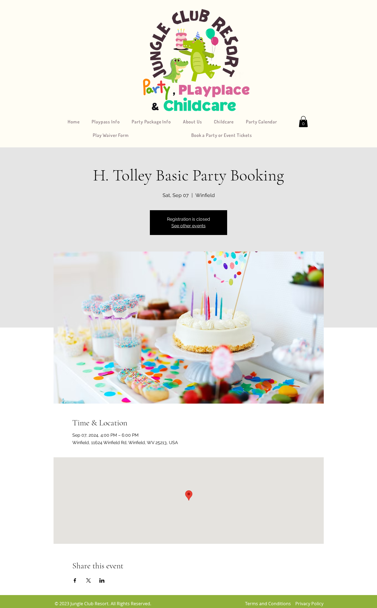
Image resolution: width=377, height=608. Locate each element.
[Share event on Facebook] (75, 580)
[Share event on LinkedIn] (102, 580)
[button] (303, 121)
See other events (188, 225)
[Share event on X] (88, 580)
